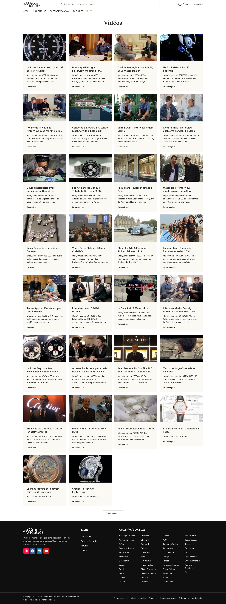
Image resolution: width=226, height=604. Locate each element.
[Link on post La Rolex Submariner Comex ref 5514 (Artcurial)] (44, 47)
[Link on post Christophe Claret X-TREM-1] (90, 522)
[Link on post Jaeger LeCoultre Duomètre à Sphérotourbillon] (181, 522)
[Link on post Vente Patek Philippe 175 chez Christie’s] (90, 228)
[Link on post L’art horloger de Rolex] (135, 583)
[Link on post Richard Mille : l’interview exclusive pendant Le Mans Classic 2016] (181, 107)
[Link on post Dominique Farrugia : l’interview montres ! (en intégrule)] (90, 47)
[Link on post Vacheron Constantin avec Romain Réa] (181, 469)
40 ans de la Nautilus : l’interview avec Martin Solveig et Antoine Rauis (45, 131)
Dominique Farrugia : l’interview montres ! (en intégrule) (86, 70)
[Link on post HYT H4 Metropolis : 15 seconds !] (181, 47)
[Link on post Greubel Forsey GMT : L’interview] (90, 469)
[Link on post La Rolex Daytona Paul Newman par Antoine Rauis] (44, 348)
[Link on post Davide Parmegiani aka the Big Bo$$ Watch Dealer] (135, 47)
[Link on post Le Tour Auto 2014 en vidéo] (135, 288)
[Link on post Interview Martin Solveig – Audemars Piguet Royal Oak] (181, 288)
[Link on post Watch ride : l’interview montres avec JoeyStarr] (181, 168)
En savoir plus (33, 87)
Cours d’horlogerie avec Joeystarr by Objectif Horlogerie (41, 191)
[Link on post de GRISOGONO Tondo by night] (90, 583)
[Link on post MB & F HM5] (135, 469)
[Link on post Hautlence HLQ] (44, 583)
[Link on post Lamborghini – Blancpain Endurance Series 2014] (181, 228)
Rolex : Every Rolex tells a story (136, 428)
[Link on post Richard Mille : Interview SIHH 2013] (90, 408)
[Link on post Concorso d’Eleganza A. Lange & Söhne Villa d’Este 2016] (90, 107)
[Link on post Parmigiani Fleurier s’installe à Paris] (135, 168)
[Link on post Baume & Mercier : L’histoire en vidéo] (181, 408)
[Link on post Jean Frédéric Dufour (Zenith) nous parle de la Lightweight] (135, 348)
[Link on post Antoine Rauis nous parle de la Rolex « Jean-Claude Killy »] (90, 348)
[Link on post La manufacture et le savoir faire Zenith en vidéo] (44, 469)
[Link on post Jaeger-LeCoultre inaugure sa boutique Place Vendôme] (44, 522)
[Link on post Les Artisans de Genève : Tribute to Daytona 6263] (90, 168)
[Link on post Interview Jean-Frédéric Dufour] (90, 288)
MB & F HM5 (124, 488)
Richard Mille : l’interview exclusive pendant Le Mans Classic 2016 (179, 131)
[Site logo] (31, 4)
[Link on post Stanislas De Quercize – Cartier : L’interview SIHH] (44, 408)
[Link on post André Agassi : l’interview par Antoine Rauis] (44, 288)
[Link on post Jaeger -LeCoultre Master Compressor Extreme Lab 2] (135, 522)
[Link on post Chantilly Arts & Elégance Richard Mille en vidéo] (135, 228)
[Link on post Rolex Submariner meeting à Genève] (44, 228)
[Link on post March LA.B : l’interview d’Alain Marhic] (135, 107)
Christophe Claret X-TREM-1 (88, 542)
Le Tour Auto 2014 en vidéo (133, 308)
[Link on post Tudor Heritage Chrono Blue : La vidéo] (181, 348)
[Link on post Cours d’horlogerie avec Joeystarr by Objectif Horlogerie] (44, 168)
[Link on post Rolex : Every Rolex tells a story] (135, 408)
